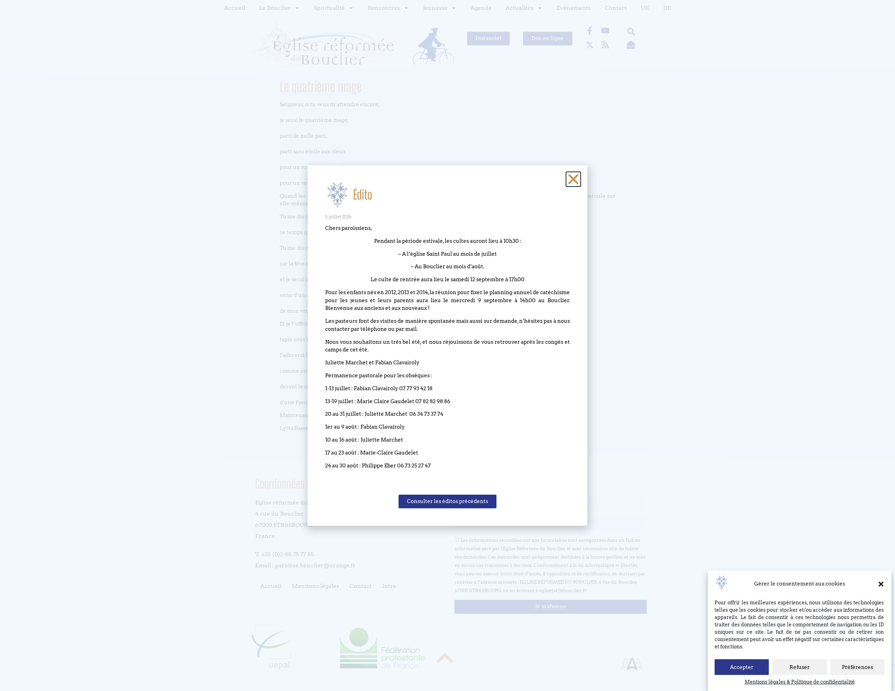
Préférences (857, 667)
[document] (447, 345)
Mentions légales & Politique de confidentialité (800, 682)
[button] (881, 584)
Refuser (799, 667)
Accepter (741, 667)
